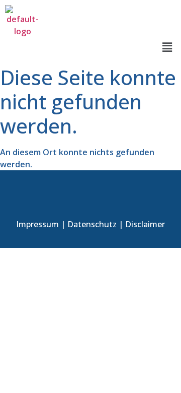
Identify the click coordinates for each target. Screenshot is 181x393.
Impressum (37, 224)
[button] (167, 46)
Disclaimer (145, 224)
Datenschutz (92, 224)
